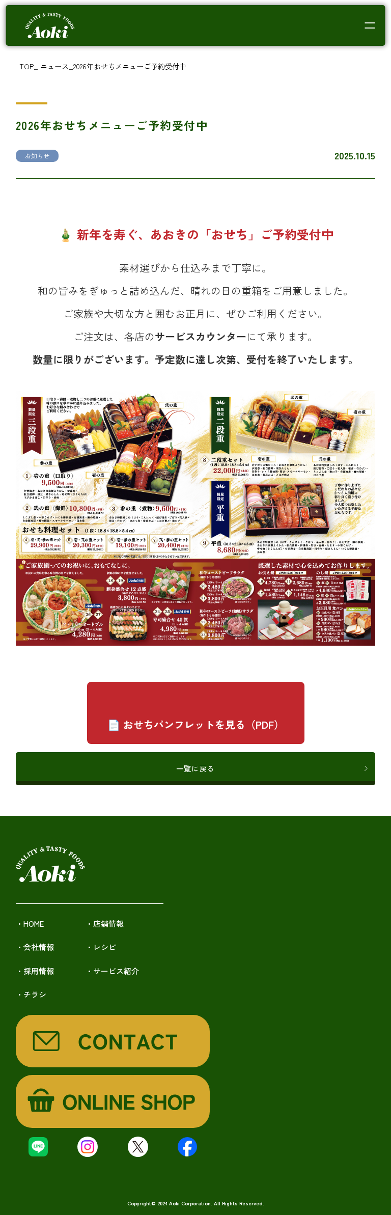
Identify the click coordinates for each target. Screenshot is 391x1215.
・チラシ (31, 994)
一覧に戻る (195, 768)
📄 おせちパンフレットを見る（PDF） (195, 724)
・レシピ (101, 947)
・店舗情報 (105, 923)
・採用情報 (35, 970)
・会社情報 (35, 947)
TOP (26, 66)
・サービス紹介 (112, 970)
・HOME (30, 923)
